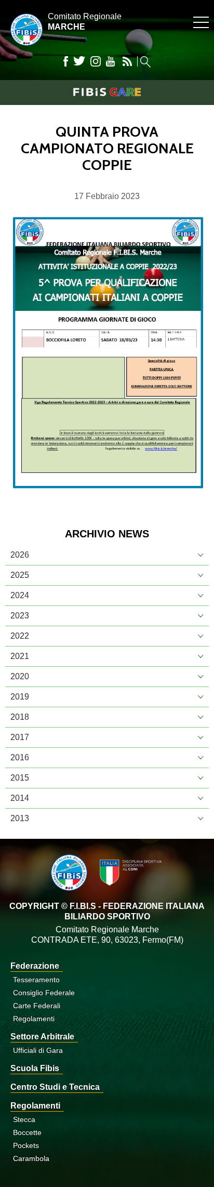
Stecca (24, 1119)
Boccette (27, 1132)
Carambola (31, 1158)
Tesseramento (36, 979)
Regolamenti (34, 1018)
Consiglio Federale (44, 992)
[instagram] (95, 61)
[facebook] (66, 61)
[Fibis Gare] (107, 92)
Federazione (34, 965)
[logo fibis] (24, 48)
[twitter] (79, 61)
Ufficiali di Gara (38, 1050)
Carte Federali (36, 1005)
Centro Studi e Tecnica (55, 1087)
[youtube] (110, 61)
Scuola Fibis (34, 1068)
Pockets (26, 1145)
